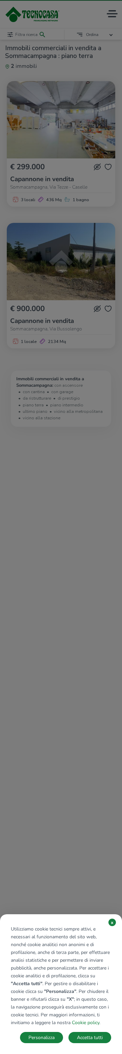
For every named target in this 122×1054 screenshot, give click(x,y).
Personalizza (41, 1037)
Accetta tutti (90, 1037)
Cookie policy (85, 1022)
